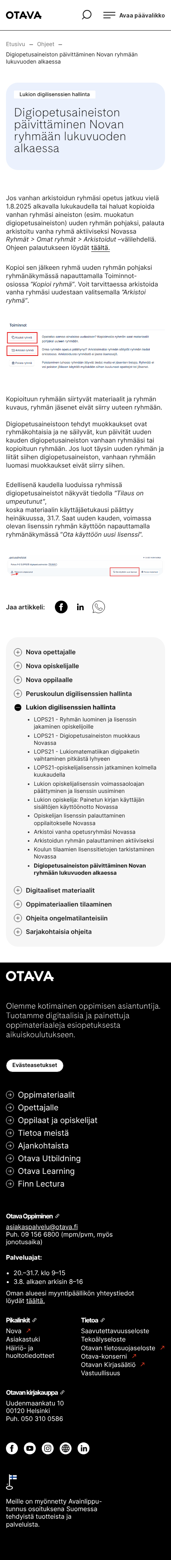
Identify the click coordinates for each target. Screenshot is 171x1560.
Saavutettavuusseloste (115, 1331)
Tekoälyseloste (103, 1339)
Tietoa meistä (43, 1133)
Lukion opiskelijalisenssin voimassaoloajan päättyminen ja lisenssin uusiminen (89, 787)
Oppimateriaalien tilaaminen (69, 904)
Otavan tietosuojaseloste (119, 1348)
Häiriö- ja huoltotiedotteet (30, 1351)
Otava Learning (46, 1171)
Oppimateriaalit (46, 1095)
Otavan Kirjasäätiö (109, 1365)
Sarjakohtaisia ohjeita (59, 932)
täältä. (100, 247)
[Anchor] (57, 1215)
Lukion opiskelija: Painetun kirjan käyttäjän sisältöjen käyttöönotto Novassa (89, 803)
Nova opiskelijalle (52, 666)
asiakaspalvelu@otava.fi (42, 1227)
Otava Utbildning (49, 1158)
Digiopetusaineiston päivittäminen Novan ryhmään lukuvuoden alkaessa (90, 869)
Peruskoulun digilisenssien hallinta (79, 694)
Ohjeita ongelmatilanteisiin (67, 918)
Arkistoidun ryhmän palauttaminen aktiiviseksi (94, 840)
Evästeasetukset (34, 1065)
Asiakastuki (23, 1339)
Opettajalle (38, 1107)
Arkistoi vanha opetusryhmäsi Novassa (85, 832)
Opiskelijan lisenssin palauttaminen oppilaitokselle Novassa (79, 819)
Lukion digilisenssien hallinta (71, 707)
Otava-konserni (105, 1356)
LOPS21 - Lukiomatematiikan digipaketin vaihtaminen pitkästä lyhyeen (87, 755)
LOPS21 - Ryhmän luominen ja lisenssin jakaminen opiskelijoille (85, 723)
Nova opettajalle (51, 652)
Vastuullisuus (100, 1373)
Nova (14, 1331)
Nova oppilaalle (49, 680)
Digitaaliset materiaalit (60, 890)
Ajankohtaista (43, 1145)
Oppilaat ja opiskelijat (57, 1120)
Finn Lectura (41, 1184)
